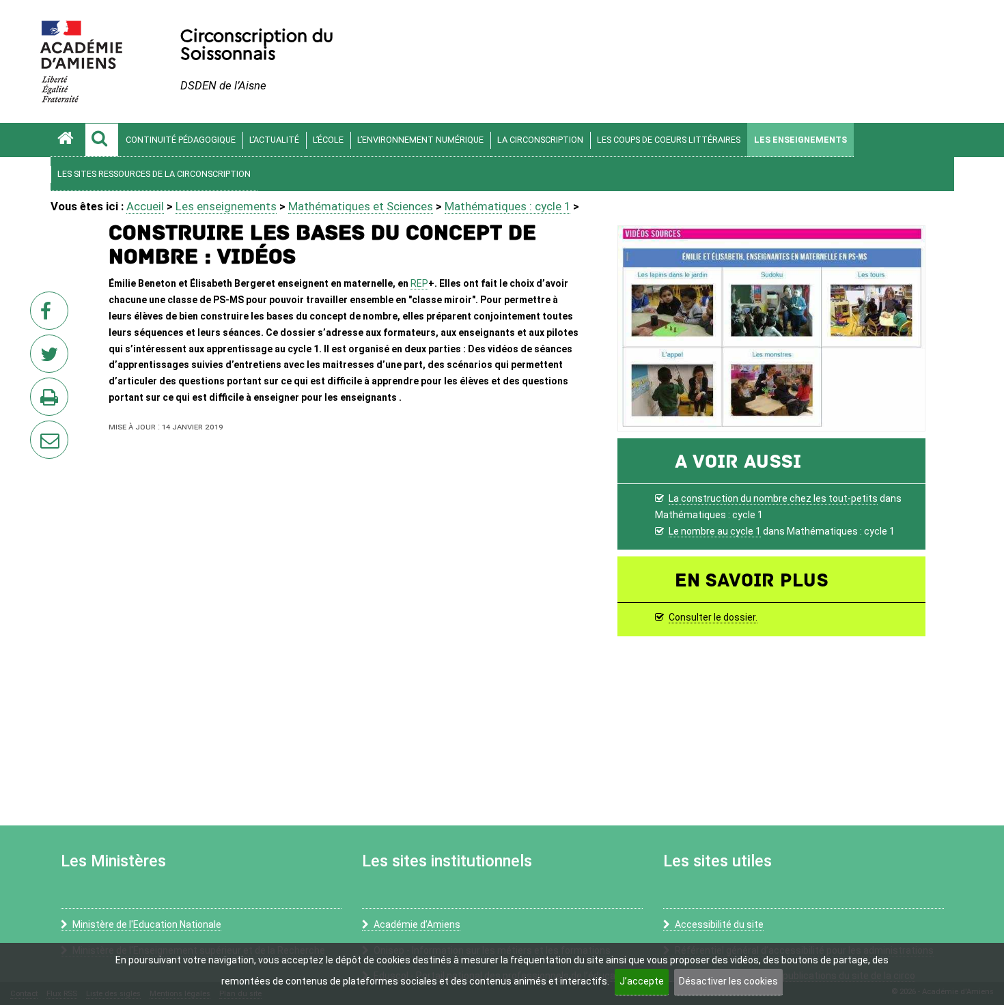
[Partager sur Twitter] (52, 357)
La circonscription (540, 140)
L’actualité (274, 140)
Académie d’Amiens (417, 924)
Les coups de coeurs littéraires (668, 140)
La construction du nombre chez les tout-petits (773, 498)
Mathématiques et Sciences (360, 206)
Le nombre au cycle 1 (715, 531)
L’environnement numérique (420, 140)
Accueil (145, 206)
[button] (102, 140)
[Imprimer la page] (52, 400)
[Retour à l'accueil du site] (68, 140)
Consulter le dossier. (713, 617)
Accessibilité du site (719, 924)
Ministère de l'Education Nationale (146, 924)
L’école (328, 140)
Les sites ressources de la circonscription (154, 174)
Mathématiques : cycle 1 (507, 206)
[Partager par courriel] (40, 430)
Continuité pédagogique (181, 140)
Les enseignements (800, 140)
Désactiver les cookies (728, 981)
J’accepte (641, 981)
